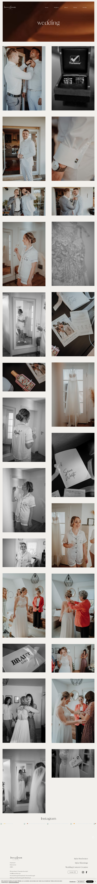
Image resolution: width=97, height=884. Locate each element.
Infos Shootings (81, 863)
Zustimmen (89, 881)
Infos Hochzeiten (81, 858)
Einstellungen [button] (73, 881)
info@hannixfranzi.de (15, 873)
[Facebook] (86, 872)
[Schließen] (95, 881)
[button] (56, 7)
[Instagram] (83, 872)
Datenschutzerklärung (14, 882)
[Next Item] (93, 837)
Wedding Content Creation (76, 867)
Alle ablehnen (81, 881)
